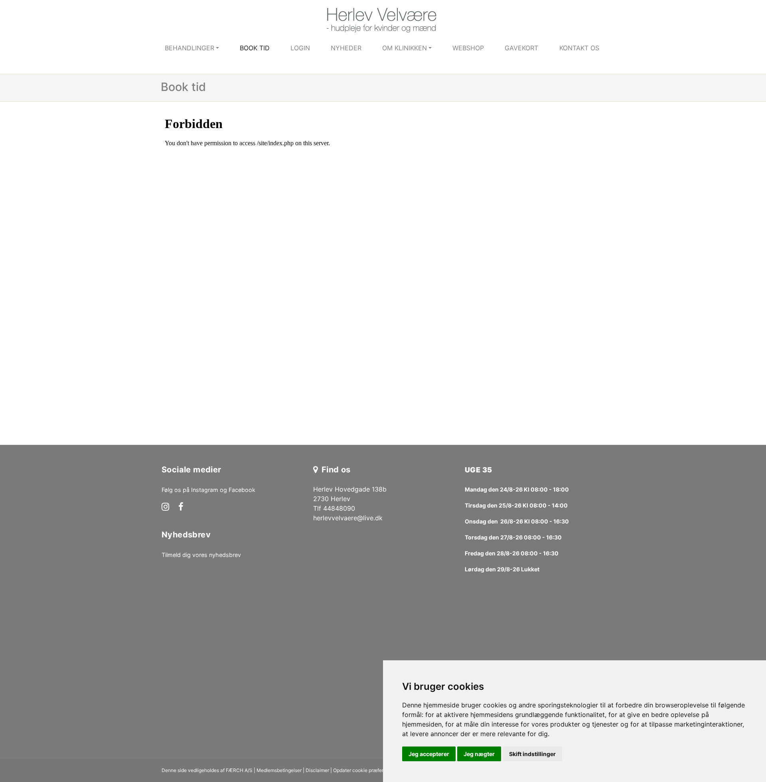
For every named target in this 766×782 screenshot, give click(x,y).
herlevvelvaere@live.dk (348, 518)
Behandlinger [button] (189, 48)
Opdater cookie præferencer (364, 770)
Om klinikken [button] (404, 48)
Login (300, 48)
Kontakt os (579, 48)
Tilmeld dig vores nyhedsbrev (201, 554)
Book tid (255, 48)
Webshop (468, 48)
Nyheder (346, 48)
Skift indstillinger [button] (532, 753)
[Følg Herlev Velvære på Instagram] (165, 507)
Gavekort (521, 48)
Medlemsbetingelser (279, 770)
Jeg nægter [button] (479, 753)
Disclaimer (317, 770)
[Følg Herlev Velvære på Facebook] (181, 507)
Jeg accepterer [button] (429, 753)
